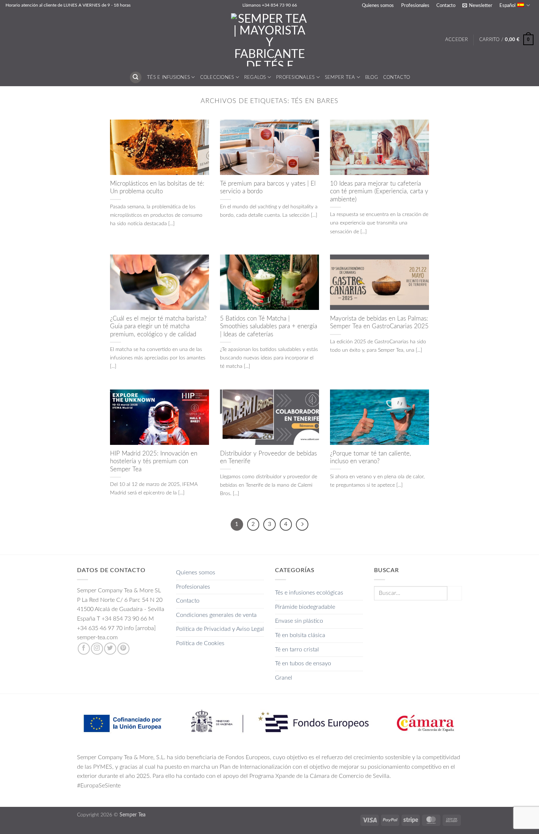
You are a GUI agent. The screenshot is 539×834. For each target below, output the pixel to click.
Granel (283, 678)
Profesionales (415, 5)
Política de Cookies (200, 643)
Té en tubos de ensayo (303, 663)
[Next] (302, 524)
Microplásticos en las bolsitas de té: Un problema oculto (157, 188)
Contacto (445, 5)
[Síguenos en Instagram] (97, 649)
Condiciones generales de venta (216, 615)
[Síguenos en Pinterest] (123, 649)
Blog (371, 77)
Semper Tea (340, 77)
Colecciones (217, 77)
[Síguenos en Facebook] (84, 649)
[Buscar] (136, 78)
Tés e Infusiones (168, 77)
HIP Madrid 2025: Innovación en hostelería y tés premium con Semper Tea (153, 461)
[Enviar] (454, 593)
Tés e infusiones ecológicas (309, 593)
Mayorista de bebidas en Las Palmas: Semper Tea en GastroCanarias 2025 (379, 323)
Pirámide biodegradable (305, 607)
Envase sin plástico (299, 621)
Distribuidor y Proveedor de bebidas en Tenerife (268, 458)
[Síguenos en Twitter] (110, 649)
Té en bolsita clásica (300, 635)
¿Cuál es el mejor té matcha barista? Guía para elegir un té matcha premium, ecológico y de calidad (158, 326)
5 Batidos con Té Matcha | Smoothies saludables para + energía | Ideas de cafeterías (268, 326)
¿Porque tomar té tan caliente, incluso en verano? (370, 458)
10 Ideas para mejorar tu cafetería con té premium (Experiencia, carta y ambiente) (379, 191)
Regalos (255, 77)
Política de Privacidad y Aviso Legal (220, 629)
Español (507, 5)
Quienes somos (378, 5)
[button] (477, 5)
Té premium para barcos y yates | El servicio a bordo (268, 188)
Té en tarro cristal (297, 649)
